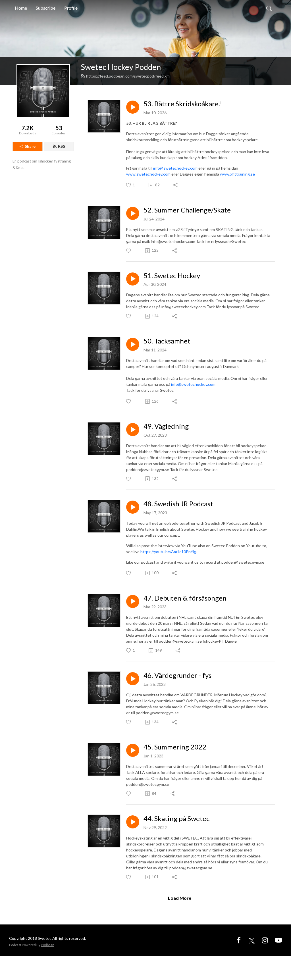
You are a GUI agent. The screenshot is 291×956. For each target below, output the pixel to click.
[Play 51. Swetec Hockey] (132, 279)
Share (30, 146)
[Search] (269, 8)
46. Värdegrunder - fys (177, 675)
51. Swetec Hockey (172, 276)
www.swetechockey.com (148, 174)
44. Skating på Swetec (176, 818)
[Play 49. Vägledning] (132, 429)
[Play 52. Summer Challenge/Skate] (132, 213)
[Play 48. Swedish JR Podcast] (132, 507)
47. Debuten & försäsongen (185, 598)
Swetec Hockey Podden (121, 67)
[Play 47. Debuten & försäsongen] (132, 601)
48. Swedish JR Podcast (178, 504)
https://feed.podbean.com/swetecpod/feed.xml (128, 76)
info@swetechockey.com (175, 168)
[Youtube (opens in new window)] (278, 940)
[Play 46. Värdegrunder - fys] (132, 678)
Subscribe (45, 8)
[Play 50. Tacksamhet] (132, 344)
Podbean (47, 945)
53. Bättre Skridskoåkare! (182, 104)
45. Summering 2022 (175, 747)
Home (21, 8)
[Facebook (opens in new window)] (238, 940)
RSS (61, 146)
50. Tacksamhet (167, 341)
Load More (179, 898)
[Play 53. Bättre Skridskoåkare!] (132, 107)
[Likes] (129, 251)
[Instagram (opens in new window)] (264, 940)
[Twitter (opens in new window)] (252, 940)
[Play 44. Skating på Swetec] (132, 821)
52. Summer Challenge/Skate (187, 210)
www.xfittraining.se (237, 174)
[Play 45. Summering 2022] (132, 750)
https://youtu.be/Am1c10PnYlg (168, 551)
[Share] (176, 185)
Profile (71, 8)
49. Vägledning (166, 426)
